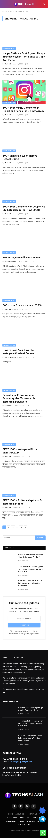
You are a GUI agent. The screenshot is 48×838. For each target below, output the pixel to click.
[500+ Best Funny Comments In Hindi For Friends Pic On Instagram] (24, 92)
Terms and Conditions (29, 821)
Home (10, 814)
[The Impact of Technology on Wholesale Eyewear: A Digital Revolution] (9, 570)
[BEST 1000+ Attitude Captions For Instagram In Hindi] (24, 485)
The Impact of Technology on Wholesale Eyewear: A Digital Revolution (30, 569)
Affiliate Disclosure (15, 817)
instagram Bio (9, 48)
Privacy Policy (25, 634)
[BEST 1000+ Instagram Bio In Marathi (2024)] (24, 434)
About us (20, 814)
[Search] (44, 4)
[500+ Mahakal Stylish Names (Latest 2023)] (24, 140)
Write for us (24, 824)
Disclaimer (11, 821)
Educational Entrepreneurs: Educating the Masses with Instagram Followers (18, 398)
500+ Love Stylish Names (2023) (22, 305)
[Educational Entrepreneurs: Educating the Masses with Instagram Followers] (24, 380)
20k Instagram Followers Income (21, 257)
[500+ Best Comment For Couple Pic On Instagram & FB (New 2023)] (24, 191)
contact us (31, 814)
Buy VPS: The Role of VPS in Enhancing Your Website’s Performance (30, 583)
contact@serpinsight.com (20, 762)
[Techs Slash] (24, 4)
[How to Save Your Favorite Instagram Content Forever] (24, 335)
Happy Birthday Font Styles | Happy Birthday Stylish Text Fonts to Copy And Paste (23, 56)
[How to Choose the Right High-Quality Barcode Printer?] (9, 557)
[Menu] (4, 4)
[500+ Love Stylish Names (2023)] (24, 290)
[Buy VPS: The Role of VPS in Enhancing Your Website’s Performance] (9, 584)
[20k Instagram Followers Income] (24, 242)
